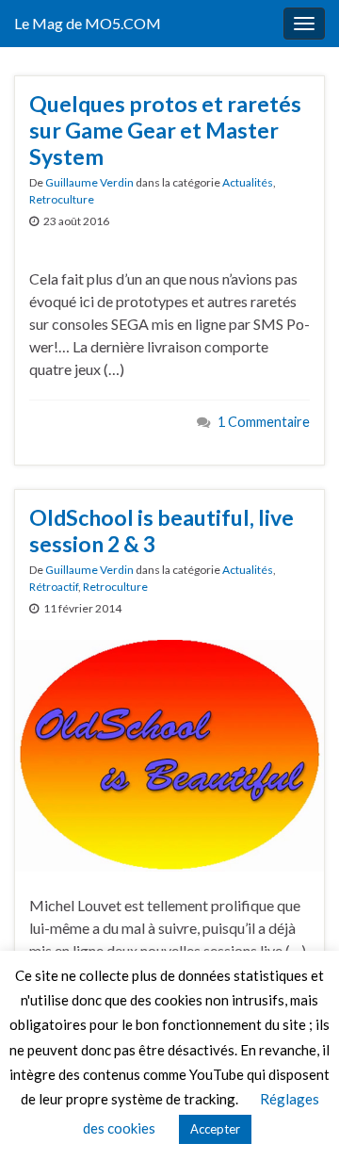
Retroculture (61, 199)
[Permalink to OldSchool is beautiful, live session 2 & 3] (169, 753)
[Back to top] (296, 1117)
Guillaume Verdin (89, 182)
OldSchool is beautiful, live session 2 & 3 (161, 530)
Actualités (247, 182)
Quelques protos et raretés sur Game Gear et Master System (165, 130)
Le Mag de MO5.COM (87, 23)
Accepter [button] (215, 1128)
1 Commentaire (264, 422)
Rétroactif (53, 587)
